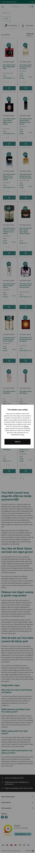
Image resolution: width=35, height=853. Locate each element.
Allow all (17, 442)
